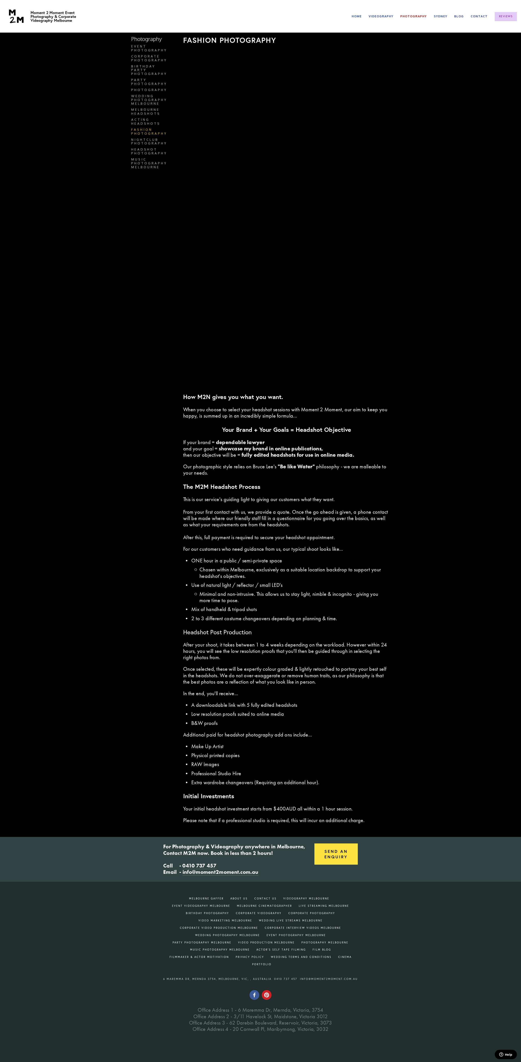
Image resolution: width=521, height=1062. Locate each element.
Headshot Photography (149, 151)
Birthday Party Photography (149, 70)
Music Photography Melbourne (149, 163)
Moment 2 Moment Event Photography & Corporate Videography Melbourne (53, 16)
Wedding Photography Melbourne (149, 100)
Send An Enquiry (336, 854)
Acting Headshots (145, 121)
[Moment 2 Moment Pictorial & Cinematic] (266, 995)
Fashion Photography (149, 131)
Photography (149, 90)
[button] (209, 90)
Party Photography (149, 82)
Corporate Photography (149, 58)
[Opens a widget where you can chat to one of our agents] (506, 1055)
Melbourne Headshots (145, 111)
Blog (459, 16)
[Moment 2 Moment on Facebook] (254, 995)
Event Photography (149, 48)
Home (357, 16)
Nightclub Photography (149, 141)
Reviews (506, 16)
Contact (479, 16)
